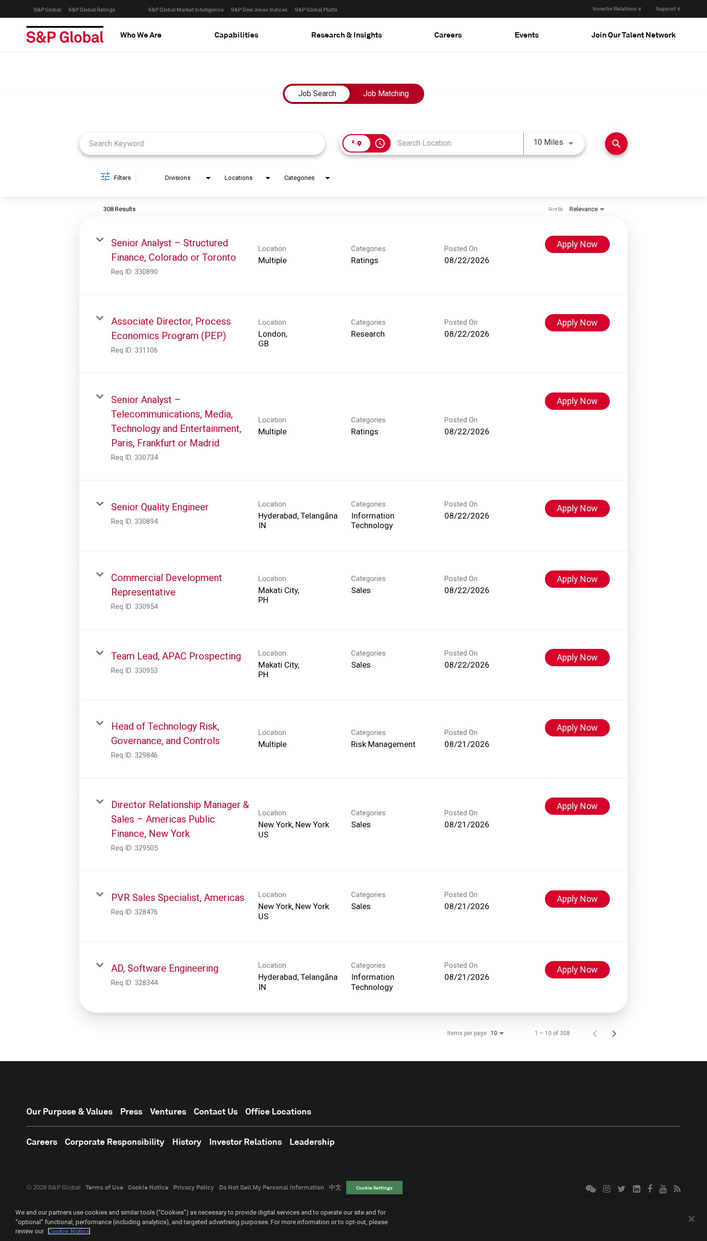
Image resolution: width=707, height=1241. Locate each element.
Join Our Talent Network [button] (634, 34)
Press (131, 1111)
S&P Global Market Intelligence (186, 9)
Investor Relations (245, 1141)
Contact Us (216, 1111)
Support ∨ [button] (668, 8)
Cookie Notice (148, 1187)
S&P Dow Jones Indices (259, 9)
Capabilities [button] (236, 34)
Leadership (312, 1141)
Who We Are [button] (141, 34)
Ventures (168, 1111)
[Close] (691, 1218)
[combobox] (202, 143)
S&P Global (47, 9)
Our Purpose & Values (69, 1111)
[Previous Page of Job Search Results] (595, 1033)
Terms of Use (104, 1187)
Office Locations (278, 1111)
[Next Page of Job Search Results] (614, 1033)
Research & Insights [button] (346, 34)
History (187, 1141)
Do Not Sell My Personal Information (271, 1187)
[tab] (140, 34)
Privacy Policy (193, 1187)
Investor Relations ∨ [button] (617, 8)
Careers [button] (448, 34)
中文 (335, 1187)
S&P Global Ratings (91, 9)
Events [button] (527, 34)
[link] (353, 255)
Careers (41, 1141)
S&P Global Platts (316, 9)
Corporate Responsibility (114, 1141)
